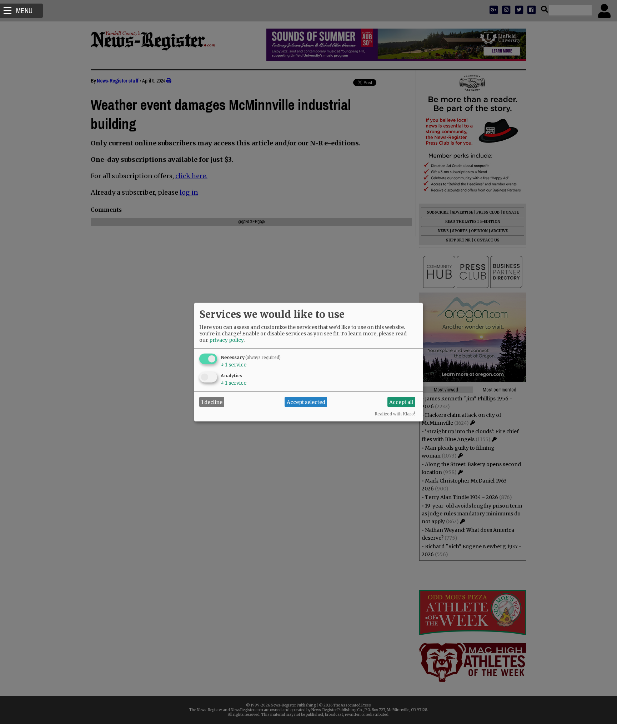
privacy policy (226, 340)
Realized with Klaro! (395, 413)
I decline (211, 402)
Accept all (401, 402)
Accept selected (306, 402)
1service (233, 364)
